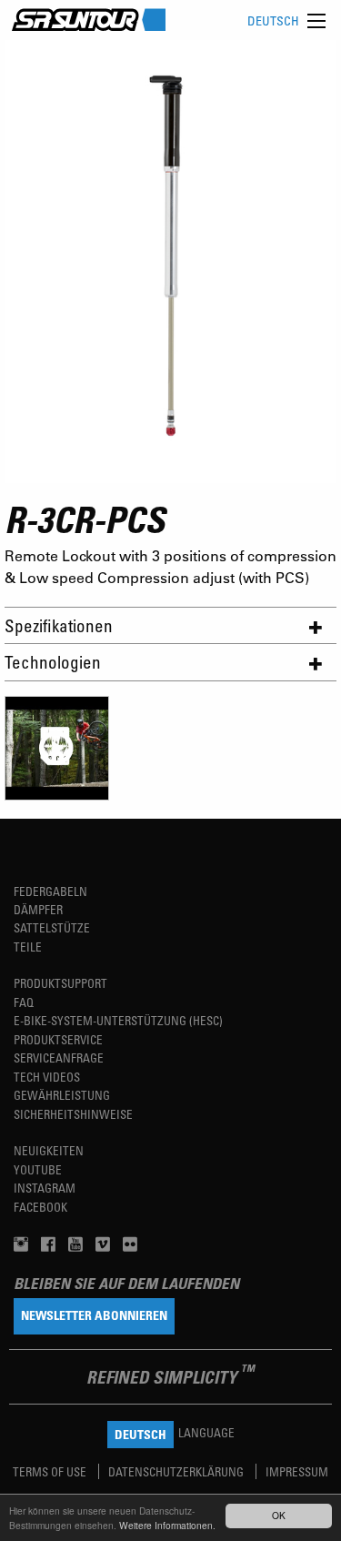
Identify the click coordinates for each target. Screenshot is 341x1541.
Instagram (44, 1187)
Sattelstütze (52, 927)
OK (279, 1515)
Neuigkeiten (49, 1150)
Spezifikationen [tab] (59, 625)
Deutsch (273, 20)
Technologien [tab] (53, 661)
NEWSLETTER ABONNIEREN (94, 1315)
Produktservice (58, 1039)
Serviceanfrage (59, 1057)
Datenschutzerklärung (177, 1471)
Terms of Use (51, 1471)
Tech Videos (47, 1076)
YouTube (38, 1169)
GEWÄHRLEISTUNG (62, 1095)
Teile (28, 946)
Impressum (297, 1471)
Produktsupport (60, 983)
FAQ (24, 1002)
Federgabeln (50, 891)
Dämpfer (38, 909)
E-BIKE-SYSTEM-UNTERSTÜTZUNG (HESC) (118, 1020)
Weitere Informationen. (167, 1525)
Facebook (40, 1206)
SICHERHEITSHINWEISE (73, 1114)
